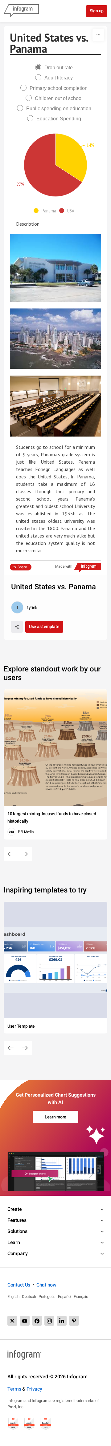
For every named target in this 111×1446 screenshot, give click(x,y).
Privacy (34, 1389)
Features (17, 1220)
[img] (71, 157)
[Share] (17, 627)
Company (17, 1253)
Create (14, 1209)
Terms (14, 1389)
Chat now (46, 1285)
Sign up (97, 10)
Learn (13, 1242)
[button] (46, 210)
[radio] (55, 67)
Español (64, 1296)
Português (47, 1296)
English (13, 1296)
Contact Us (18, 1285)
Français (81, 1296)
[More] (98, 35)
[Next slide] (25, 854)
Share (22, 567)
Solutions (17, 1231)
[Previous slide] (11, 854)
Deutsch (29, 1296)
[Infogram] (21, 11)
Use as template (44, 626)
